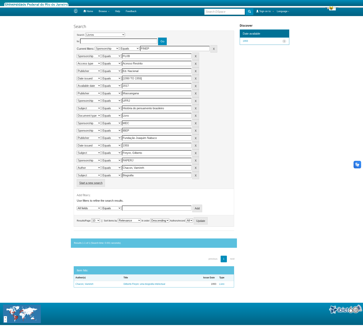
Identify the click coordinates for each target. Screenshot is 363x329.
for (78, 41)
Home (89, 11)
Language (282, 11)
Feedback (131, 11)
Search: (81, 35)
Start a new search (90, 182)
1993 (245, 41)
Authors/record (177, 220)
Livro (221, 284)
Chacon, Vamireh (84, 284)
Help (117, 11)
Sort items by (110, 220)
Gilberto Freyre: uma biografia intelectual (144, 284)
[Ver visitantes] (22, 313)
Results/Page (84, 220)
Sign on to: (265, 11)
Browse (103, 11)
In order (146, 220)
